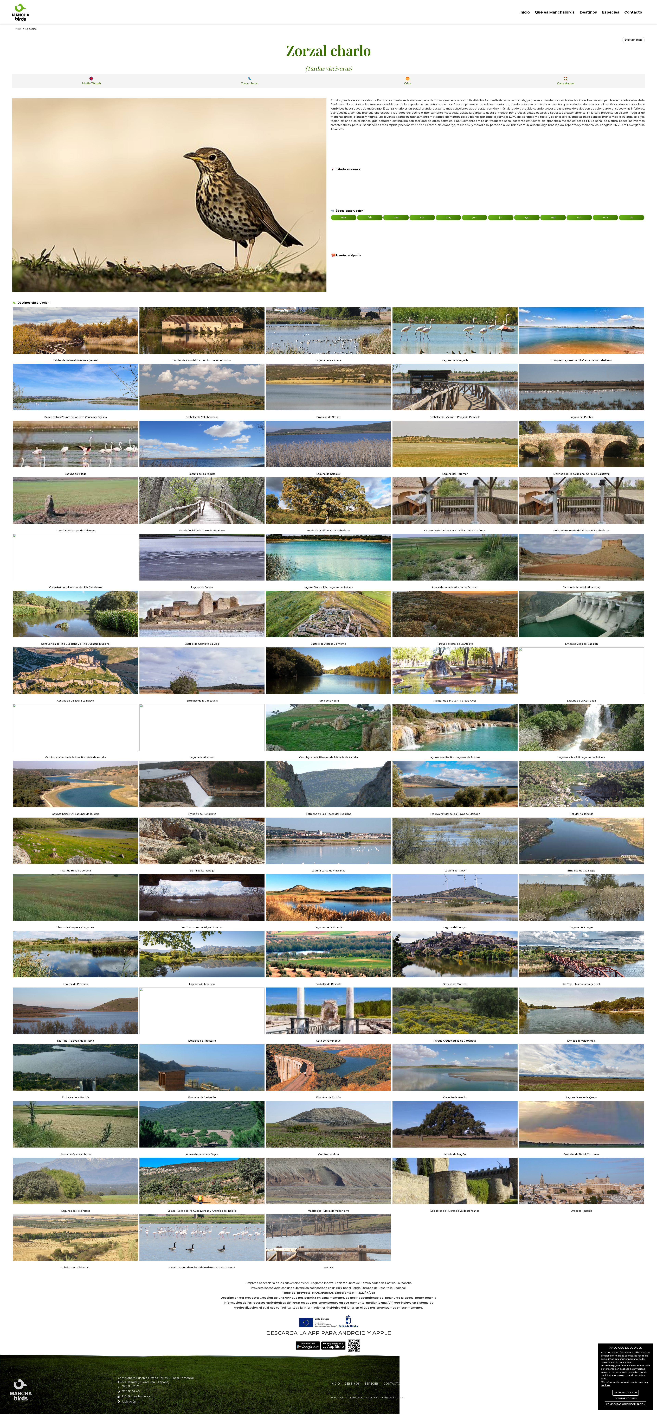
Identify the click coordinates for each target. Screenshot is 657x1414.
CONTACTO (392, 1383)
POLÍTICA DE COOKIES (393, 1397)
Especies (610, 12)
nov (605, 217)
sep (553, 217)
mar (396, 217)
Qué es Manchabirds (555, 12)
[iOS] (333, 1345)
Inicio (524, 12)
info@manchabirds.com (139, 1396)
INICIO (335, 1383)
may (448, 217)
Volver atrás (634, 39)
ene (343, 217)
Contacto (633, 12)
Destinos (588, 12)
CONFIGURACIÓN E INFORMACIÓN (625, 1404)
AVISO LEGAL (338, 1397)
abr (422, 217)
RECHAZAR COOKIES (625, 1392)
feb (370, 217)
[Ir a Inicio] (20, 12)
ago (527, 217)
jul (500, 217)
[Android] (307, 1345)
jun (474, 217)
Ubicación (129, 1401)
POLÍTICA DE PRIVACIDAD (363, 1397)
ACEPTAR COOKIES (626, 1398)
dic (631, 217)
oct (579, 217)
